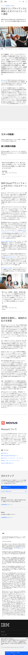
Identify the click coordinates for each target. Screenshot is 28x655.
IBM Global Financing (6, 268)
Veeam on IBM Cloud (6, 241)
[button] (23, 1)
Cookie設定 (21, 647)
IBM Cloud (3, 80)
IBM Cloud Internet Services (10, 257)
